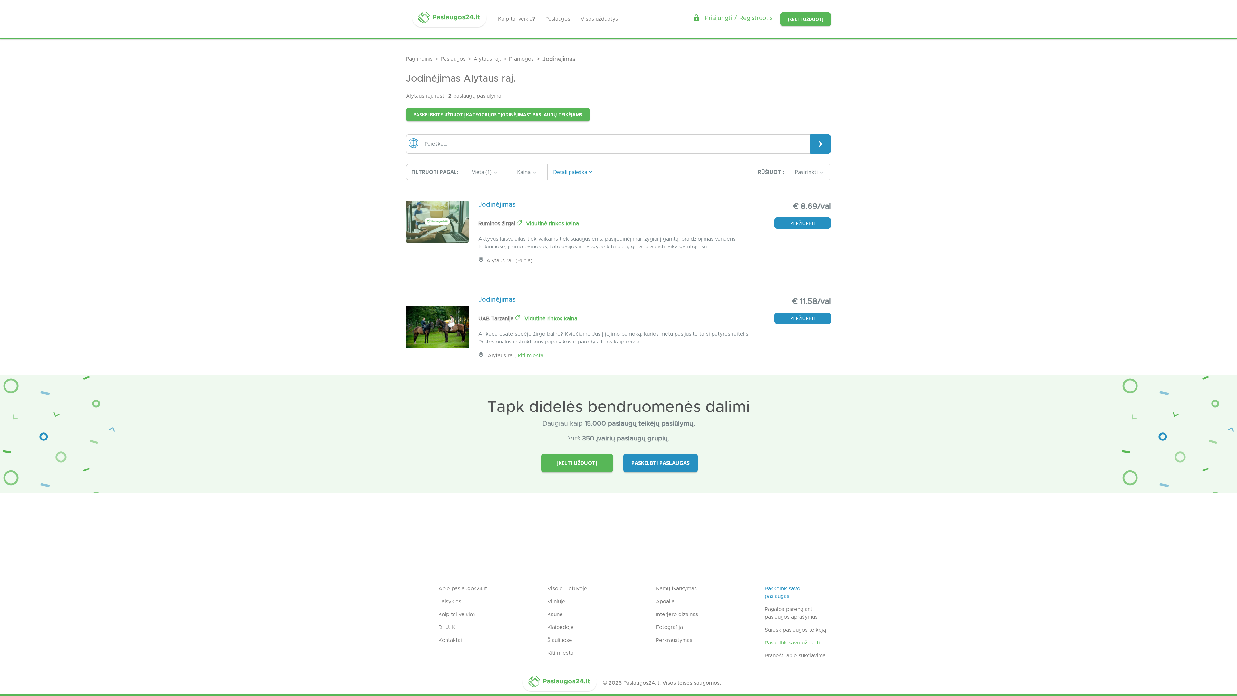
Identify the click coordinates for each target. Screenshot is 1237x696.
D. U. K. (447, 627)
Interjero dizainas (677, 614)
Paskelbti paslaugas (660, 463)
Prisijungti (718, 18)
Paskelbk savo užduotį (792, 642)
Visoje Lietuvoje (567, 588)
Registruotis (755, 18)
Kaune (555, 614)
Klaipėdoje (560, 627)
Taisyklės (449, 601)
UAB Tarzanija (496, 318)
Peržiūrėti (802, 223)
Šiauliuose (559, 640)
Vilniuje (556, 601)
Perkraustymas (674, 640)
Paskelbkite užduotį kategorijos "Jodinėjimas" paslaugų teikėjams (497, 114)
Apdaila (665, 601)
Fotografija (669, 627)
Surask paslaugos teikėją (795, 630)
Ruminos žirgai (497, 223)
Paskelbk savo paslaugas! (782, 592)
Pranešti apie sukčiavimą (795, 655)
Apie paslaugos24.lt (462, 588)
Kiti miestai (531, 355)
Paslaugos (557, 19)
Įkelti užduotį (806, 19)
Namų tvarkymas (676, 588)
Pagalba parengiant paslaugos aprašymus (791, 613)
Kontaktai (450, 640)
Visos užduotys (599, 19)
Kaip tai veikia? (516, 19)
